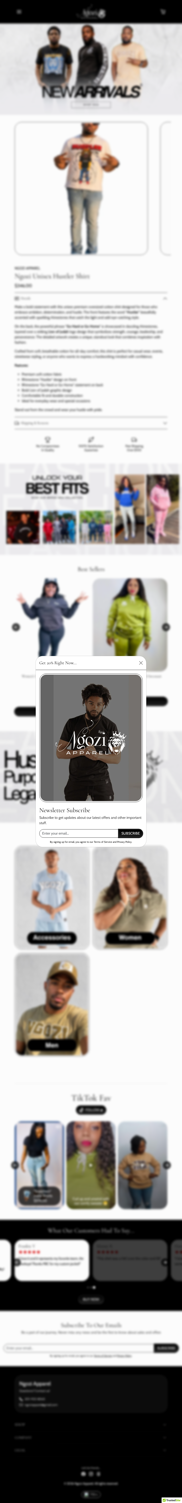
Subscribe (130, 833)
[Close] (140, 662)
